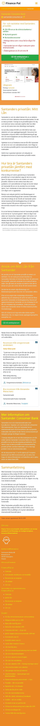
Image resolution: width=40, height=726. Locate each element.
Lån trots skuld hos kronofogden (16, 657)
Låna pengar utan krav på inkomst (16, 670)
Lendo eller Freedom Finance (15, 644)
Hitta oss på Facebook (8, 562)
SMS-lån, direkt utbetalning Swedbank (18, 696)
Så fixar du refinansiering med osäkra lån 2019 (20, 706)
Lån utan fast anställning (13, 660)
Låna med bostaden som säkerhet (16, 667)
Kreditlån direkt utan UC (13, 640)
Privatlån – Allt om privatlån (14, 683)
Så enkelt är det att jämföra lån (15, 703)
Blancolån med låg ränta (13, 623)
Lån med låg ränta (11, 647)
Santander (11, 88)
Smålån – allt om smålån (13, 700)
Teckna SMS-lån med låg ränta (15, 713)
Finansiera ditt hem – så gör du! (15, 630)
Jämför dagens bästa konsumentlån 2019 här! (20, 633)
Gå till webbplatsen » (20, 57)
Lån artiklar (8, 581)
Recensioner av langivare (13, 578)
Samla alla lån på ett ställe (13, 690)
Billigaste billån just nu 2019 (14, 620)
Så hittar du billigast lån (13, 710)
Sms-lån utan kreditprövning (14, 693)
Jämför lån (8, 598)
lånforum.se (27, 382)
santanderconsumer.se (12, 17)
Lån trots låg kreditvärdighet (14, 654)
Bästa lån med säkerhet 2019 (14, 627)
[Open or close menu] (36, 3)
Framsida (4, 9)
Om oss (7, 585)
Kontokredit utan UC (12, 637)
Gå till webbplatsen (11, 322)
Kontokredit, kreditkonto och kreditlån (18, 575)
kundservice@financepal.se (9, 549)
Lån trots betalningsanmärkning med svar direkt (21, 650)
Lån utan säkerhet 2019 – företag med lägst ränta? (21, 664)
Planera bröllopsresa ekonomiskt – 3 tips (18, 679)
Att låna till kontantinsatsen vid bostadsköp (19, 617)
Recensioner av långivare (17, 9)
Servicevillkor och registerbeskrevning (13, 588)
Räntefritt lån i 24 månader (14, 686)
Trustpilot (24, 403)
